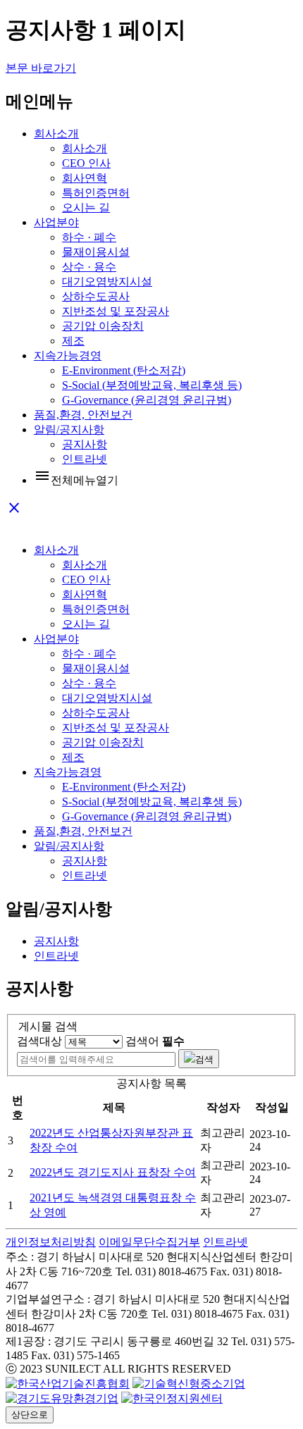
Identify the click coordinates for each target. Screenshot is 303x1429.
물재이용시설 (96, 252)
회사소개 (56, 134)
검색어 (155, 1041)
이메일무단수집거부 (149, 1242)
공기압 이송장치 (103, 326)
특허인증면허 (96, 193)
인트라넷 (84, 459)
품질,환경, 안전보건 (83, 415)
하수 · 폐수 (89, 237)
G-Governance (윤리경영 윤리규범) (146, 400)
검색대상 (39, 1041)
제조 (73, 341)
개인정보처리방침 (51, 1242)
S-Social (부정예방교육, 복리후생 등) (152, 385)
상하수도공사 (96, 296)
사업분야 (56, 222)
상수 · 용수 (89, 267)
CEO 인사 (86, 163)
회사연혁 (84, 178)
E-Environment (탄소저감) (123, 370)
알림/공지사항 (69, 429)
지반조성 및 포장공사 (115, 311)
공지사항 (84, 444)
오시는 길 (86, 208)
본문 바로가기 (41, 68)
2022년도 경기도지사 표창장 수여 (113, 1172)
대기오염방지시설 (107, 281)
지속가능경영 (67, 355)
